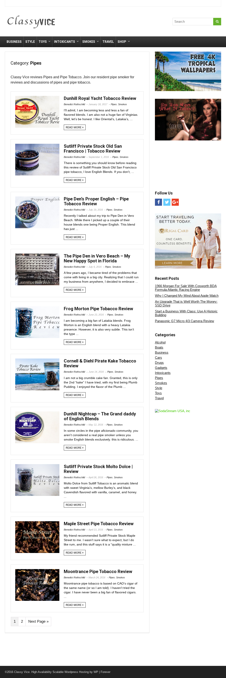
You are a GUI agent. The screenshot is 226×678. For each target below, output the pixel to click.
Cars (158, 357)
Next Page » (38, 621)
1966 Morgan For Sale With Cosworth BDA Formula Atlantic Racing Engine (186, 287)
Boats (159, 347)
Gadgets (161, 368)
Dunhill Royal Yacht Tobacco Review (100, 98)
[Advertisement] (143, 22)
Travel (108, 41)
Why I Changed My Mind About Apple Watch (186, 295)
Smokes (88, 41)
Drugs (159, 362)
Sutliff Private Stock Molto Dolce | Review (98, 469)
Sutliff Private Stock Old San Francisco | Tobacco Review (93, 149)
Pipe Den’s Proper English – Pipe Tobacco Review (96, 201)
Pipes (114, 104)
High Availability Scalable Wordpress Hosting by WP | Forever (70, 672)
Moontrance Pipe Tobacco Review (98, 571)
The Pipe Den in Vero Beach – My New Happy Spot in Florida (97, 258)
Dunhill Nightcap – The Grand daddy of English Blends (100, 416)
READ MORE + (75, 127)
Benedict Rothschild (74, 104)
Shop (122, 41)
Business (14, 41)
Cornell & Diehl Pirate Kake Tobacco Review (100, 363)
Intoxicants (64, 41)
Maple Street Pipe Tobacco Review (99, 523)
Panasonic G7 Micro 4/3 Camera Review (184, 321)
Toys (43, 41)
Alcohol (160, 342)
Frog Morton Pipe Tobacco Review (98, 308)
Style (30, 41)
